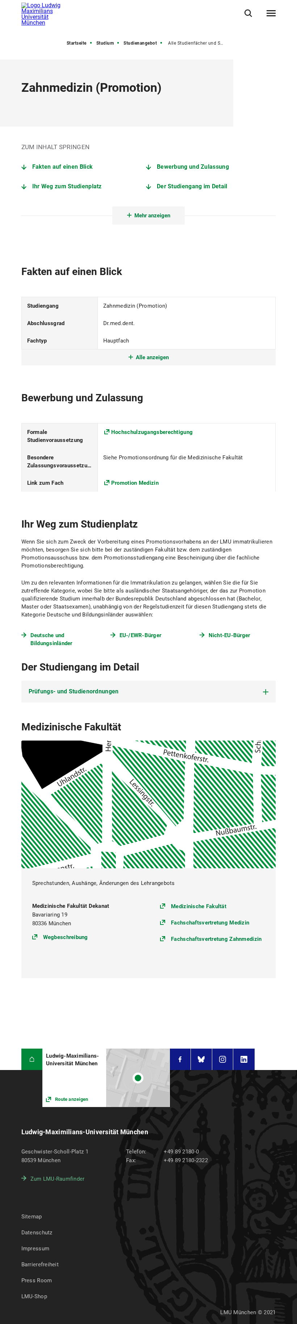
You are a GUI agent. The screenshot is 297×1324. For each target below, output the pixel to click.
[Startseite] (32, 1059)
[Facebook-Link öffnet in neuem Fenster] (180, 1059)
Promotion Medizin (135, 483)
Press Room (36, 1280)
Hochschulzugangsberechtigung (152, 432)
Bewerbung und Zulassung (193, 166)
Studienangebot (140, 43)
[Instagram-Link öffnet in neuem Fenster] (222, 1059)
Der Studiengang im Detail (192, 186)
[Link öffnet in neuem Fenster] (106, 1078)
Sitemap (31, 1216)
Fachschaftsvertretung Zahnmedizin (216, 939)
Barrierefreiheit (40, 1264)
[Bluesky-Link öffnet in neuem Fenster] (201, 1059)
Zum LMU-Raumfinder (57, 1179)
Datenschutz (37, 1232)
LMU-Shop (34, 1296)
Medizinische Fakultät (198, 906)
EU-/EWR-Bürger (141, 635)
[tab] (148, 691)
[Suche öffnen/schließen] (248, 13)
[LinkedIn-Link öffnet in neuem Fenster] (244, 1059)
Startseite (77, 43)
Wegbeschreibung (65, 937)
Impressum (35, 1248)
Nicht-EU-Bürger (229, 635)
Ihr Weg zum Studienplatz (67, 186)
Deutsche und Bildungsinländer (51, 639)
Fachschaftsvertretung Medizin (210, 922)
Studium (105, 43)
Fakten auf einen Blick (62, 166)
